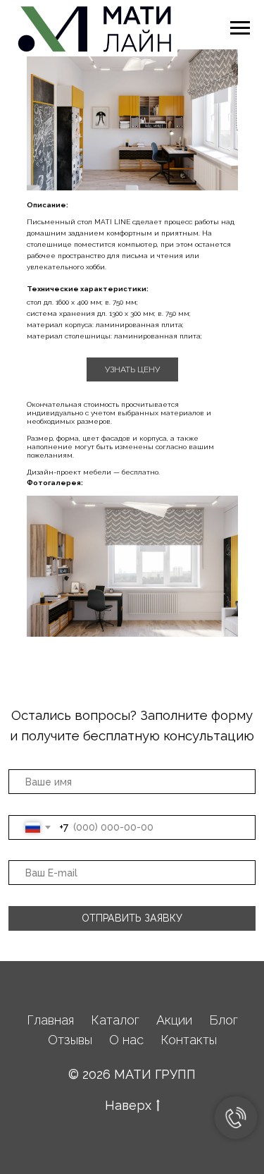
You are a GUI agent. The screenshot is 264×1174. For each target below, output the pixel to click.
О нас (126, 1039)
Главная (50, 1020)
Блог (223, 1020)
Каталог (115, 1020)
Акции (174, 1020)
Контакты (189, 1039)
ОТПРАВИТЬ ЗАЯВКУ (132, 918)
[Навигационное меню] (240, 28)
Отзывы (70, 1039)
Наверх (128, 1105)
